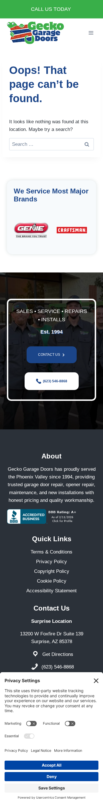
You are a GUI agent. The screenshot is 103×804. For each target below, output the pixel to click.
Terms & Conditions (51, 552)
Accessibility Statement (51, 590)
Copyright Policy (51, 571)
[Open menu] (91, 32)
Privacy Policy (51, 561)
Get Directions (57, 654)
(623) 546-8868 (57, 667)
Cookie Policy (51, 581)
